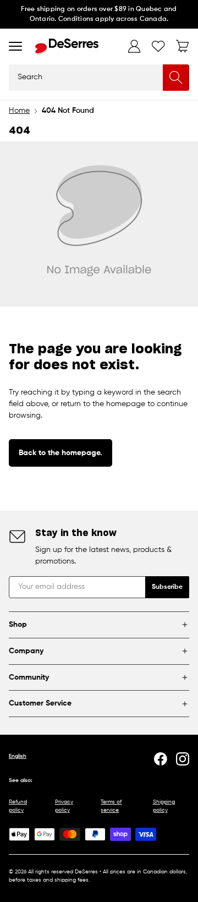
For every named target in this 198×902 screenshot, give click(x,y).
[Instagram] (182, 759)
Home (19, 110)
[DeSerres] (66, 46)
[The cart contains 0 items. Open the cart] (182, 46)
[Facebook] (160, 759)
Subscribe (167, 587)
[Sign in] (134, 46)
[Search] (176, 77)
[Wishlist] (158, 46)
